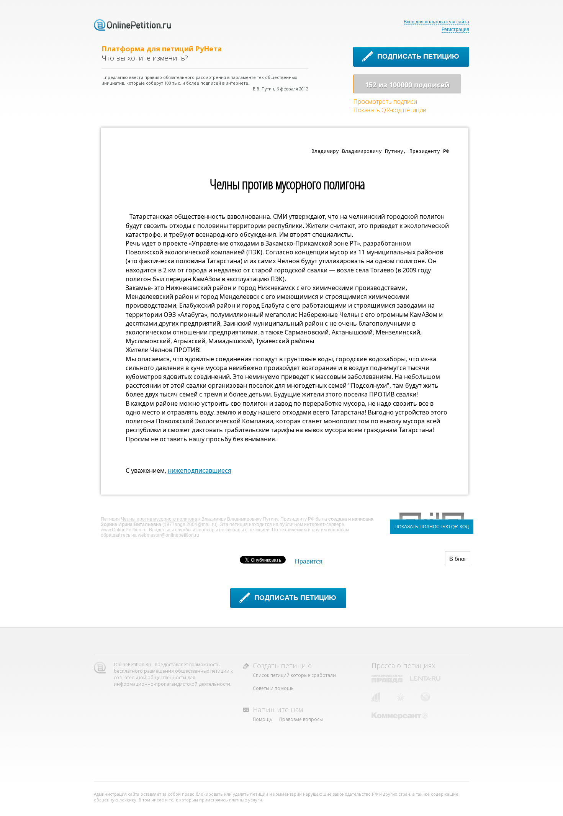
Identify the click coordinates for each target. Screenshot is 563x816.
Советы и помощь (273, 688)
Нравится (308, 561)
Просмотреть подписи (385, 101)
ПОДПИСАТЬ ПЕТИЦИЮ (418, 56)
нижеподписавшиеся (199, 470)
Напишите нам (278, 709)
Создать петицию (282, 665)
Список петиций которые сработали (294, 675)
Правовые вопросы (301, 719)
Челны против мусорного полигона (159, 519)
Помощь (262, 719)
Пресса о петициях (403, 665)
